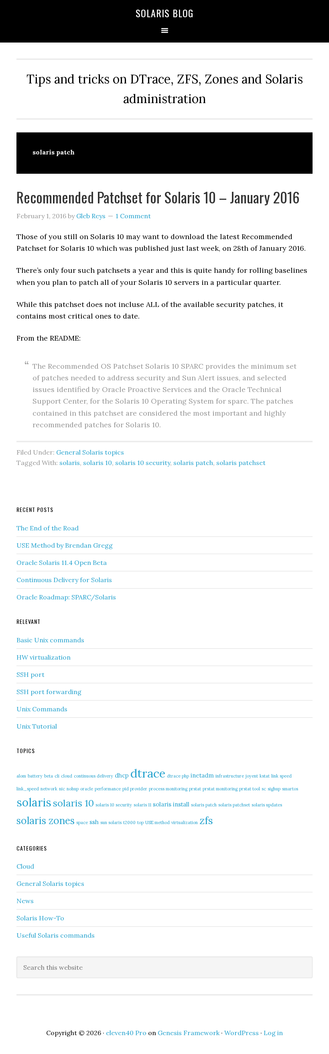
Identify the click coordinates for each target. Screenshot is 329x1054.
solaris (69, 463)
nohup (73, 789)
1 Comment (133, 216)
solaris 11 (142, 805)
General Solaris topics (90, 452)
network (49, 789)
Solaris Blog (164, 13)
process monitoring (168, 789)
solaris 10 (97, 463)
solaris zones (45, 820)
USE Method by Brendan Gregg (64, 545)
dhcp (122, 775)
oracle (86, 789)
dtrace (147, 773)
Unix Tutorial (36, 726)
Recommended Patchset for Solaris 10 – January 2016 (158, 196)
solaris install (171, 804)
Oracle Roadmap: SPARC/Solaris (66, 597)
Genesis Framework (188, 1033)
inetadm (202, 775)
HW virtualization (43, 657)
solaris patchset (241, 463)
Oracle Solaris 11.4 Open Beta (61, 562)
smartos (290, 789)
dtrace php (178, 776)
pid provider (134, 789)
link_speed (27, 789)
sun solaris (111, 822)
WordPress (241, 1033)
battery (35, 776)
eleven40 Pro (126, 1033)
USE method (157, 822)
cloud (66, 776)
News (25, 901)
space (82, 822)
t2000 (129, 822)
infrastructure (229, 776)
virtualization (184, 822)
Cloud (25, 866)
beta (48, 776)
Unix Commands (41, 709)
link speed (281, 776)
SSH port (30, 674)
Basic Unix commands (50, 640)
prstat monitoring (220, 789)
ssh (94, 822)
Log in (273, 1033)
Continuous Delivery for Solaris (64, 580)
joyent (252, 776)
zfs (206, 820)
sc (264, 789)
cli (57, 776)
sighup (274, 789)
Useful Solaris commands (55, 935)
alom (21, 776)
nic (62, 789)
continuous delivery (93, 776)
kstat (265, 776)
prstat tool (249, 789)
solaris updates (267, 805)
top (140, 822)
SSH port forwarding (48, 692)
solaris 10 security (142, 463)
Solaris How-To (40, 918)
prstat (195, 789)
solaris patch (193, 463)
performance (108, 789)
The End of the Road (47, 528)
